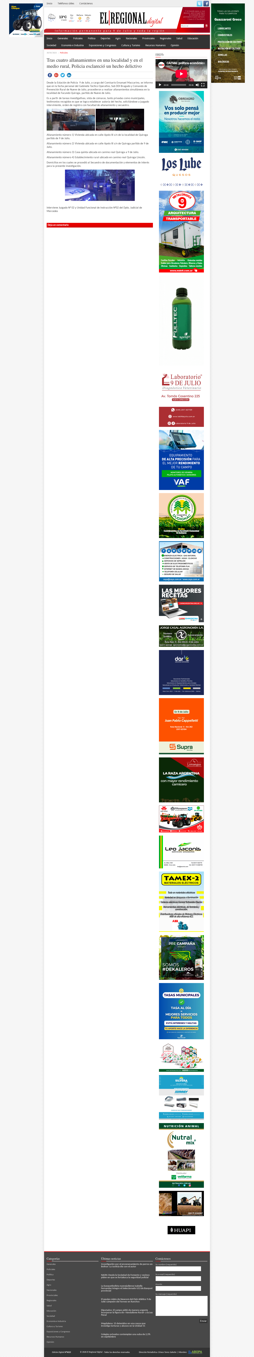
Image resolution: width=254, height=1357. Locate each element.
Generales (63, 38)
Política (91, 38)
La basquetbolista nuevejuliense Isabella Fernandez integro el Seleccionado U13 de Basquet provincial (127, 1288)
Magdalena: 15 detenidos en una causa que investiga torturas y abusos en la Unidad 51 (123, 1324)
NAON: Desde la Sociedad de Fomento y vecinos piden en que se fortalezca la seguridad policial (125, 1276)
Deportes (105, 38)
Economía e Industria (72, 45)
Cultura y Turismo (130, 45)
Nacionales (131, 38)
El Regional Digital (94, 1352)
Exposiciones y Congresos (102, 45)
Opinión (175, 45)
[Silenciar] (197, 85)
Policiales (78, 38)
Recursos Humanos (155, 45)
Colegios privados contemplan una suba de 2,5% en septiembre (125, 1335)
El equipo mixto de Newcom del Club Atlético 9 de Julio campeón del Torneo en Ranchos (126, 1300)
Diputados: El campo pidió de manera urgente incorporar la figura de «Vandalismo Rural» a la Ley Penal (127, 1312)
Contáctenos (86, 3)
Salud (179, 38)
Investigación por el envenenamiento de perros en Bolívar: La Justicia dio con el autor (127, 1265)
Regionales (165, 38)
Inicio (49, 3)
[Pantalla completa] (203, 85)
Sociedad (51, 45)
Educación (192, 38)
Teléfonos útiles (66, 3)
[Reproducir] (160, 85)
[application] (181, 73)
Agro (118, 38)
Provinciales (148, 38)
